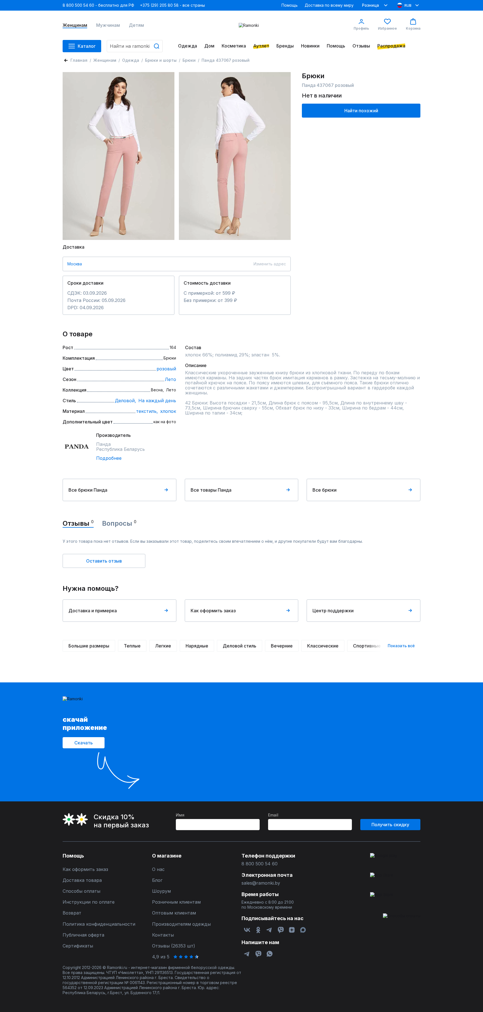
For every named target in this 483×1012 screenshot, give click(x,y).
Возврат (72, 913)
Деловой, (125, 400)
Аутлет (261, 46)
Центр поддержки (333, 610)
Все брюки (324, 490)
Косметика (234, 46)
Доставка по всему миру (329, 5)
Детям (136, 25)
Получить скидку (390, 824)
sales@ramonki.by (261, 883)
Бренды (285, 46)
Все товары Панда (211, 490)
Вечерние (282, 646)
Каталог (87, 46)
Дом (209, 46)
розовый (166, 368)
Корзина (413, 28)
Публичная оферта (83, 935)
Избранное (387, 28)
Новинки (310, 46)
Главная (78, 60)
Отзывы (361, 46)
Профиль (361, 28)
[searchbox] (135, 46)
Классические (322, 646)
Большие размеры (88, 646)
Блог (157, 880)
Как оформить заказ (213, 610)
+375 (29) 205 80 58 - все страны (172, 5)
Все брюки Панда (87, 490)
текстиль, (147, 411)
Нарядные (197, 646)
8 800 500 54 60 (260, 863)
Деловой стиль (239, 646)
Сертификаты (78, 946)
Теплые (132, 646)
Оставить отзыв (104, 561)
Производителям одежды (181, 924)
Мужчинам (108, 25)
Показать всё (401, 645)
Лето (170, 379)
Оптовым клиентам (174, 913)
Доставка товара (82, 880)
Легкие (163, 646)
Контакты (163, 935)
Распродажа (391, 46)
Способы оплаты (81, 891)
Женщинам (75, 25)
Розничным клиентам (176, 902)
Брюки (189, 60)
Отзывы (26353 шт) (173, 946)
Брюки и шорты (161, 60)
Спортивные (367, 646)
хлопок (168, 411)
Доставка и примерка (92, 610)
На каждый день (157, 400)
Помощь (289, 5)
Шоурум (161, 891)
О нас (158, 869)
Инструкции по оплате (89, 902)
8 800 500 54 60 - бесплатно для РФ (98, 5)
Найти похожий (361, 110)
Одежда (187, 46)
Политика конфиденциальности (99, 924)
